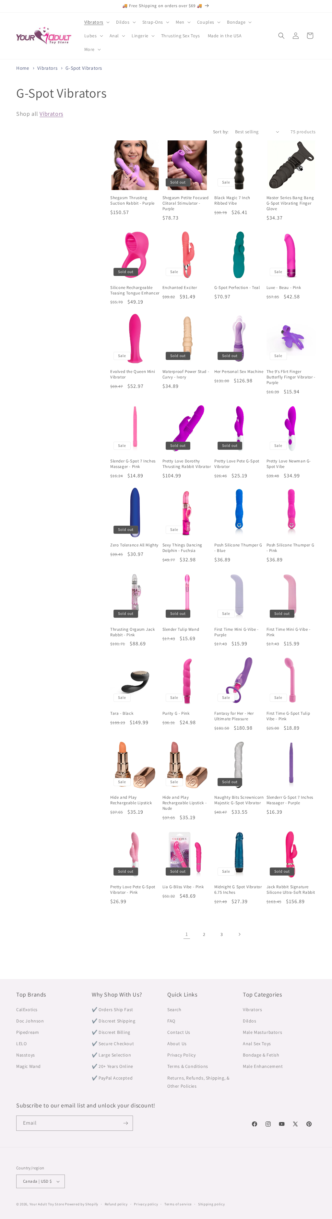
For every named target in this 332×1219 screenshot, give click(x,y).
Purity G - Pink (176, 713)
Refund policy (116, 1204)
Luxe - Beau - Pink (284, 287)
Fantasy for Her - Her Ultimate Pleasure (234, 716)
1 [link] (186, 934)
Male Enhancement (263, 1066)
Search (174, 1009)
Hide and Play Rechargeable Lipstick (131, 800)
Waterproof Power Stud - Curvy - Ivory (185, 374)
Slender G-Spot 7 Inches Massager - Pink (133, 464)
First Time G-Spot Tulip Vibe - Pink (288, 716)
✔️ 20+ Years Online (112, 1066)
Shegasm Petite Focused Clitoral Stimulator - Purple (185, 203)
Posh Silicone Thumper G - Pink (290, 548)
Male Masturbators (262, 1032)
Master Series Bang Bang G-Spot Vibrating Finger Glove (290, 203)
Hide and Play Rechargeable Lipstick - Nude (184, 803)
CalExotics (27, 1009)
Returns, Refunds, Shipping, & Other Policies (198, 1082)
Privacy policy (146, 1204)
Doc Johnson (30, 1021)
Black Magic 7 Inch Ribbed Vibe (232, 200)
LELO (21, 1043)
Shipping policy (211, 1204)
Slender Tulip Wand (180, 629)
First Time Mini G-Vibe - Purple (236, 632)
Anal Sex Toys (257, 1043)
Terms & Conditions (187, 1066)
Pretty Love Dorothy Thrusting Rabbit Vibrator (186, 464)
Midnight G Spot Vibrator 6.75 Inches (238, 889)
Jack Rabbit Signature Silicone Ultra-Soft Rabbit (291, 889)
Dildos (249, 1021)
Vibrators (48, 68)
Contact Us (178, 1032)
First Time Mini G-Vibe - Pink (289, 632)
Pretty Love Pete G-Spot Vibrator (236, 464)
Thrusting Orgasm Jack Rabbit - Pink (132, 632)
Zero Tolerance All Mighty (134, 545)
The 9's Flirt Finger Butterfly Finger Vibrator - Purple (291, 377)
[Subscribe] (125, 1123)
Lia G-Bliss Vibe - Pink (183, 887)
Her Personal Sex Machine (238, 371)
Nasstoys (25, 1055)
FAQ (171, 1021)
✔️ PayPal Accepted (112, 1078)
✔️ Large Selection (111, 1055)
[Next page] (239, 934)
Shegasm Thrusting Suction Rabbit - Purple (132, 200)
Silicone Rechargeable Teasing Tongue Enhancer (135, 290)
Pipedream (27, 1032)
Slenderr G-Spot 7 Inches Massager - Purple (290, 800)
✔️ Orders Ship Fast (112, 1009)
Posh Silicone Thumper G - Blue (238, 548)
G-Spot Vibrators (83, 68)
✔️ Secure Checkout (113, 1043)
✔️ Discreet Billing (111, 1032)
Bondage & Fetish (261, 1055)
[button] (96, 22)
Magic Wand (28, 1066)
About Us (177, 1043)
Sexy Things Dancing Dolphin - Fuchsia (182, 548)
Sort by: (221, 132)
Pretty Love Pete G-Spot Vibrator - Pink (132, 889)
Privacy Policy (181, 1055)
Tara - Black (121, 713)
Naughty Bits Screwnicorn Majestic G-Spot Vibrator (239, 800)
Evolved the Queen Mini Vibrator (132, 374)
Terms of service (178, 1204)
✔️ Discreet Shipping (113, 1021)
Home (22, 68)
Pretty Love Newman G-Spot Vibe (289, 464)
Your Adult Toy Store (47, 1204)
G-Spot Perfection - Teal (237, 287)
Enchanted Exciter (179, 287)
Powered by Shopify (81, 1204)
